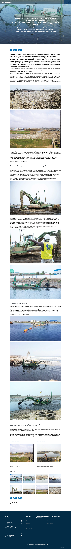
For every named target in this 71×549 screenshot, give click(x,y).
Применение (31, 2)
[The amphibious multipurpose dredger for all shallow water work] (6, 2)
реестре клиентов (44, 544)
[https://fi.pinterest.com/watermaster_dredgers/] (21, 536)
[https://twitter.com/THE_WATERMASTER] (21, 523)
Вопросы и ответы (50, 2)
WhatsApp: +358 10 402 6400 (10, 527)
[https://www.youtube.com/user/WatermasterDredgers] (21, 531)
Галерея (57, 2)
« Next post (13, 502)
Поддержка (42, 2)
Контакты (67, 2)
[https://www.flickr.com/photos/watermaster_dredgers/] (21, 533)
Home (11, 52)
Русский (62, 2)
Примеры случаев (16, 52)
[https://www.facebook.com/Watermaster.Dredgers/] (21, 521)
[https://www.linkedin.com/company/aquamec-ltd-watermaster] (21, 526)
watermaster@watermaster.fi (10, 528)
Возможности (24, 2)
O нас (37, 2)
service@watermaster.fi (9, 535)
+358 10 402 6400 (9, 526)
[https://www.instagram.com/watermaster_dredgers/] (21, 528)
